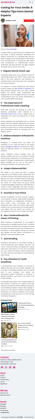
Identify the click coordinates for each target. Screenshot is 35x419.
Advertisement (29, 417)
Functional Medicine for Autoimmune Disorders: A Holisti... (9, 342)
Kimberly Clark (10, 20)
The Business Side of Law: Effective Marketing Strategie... (26, 305)
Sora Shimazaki (12, 49)
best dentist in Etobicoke (23, 89)
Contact (3, 378)
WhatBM (3, 404)
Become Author (5, 395)
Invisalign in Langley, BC (12, 147)
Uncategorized (29, 21)
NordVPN (3, 408)
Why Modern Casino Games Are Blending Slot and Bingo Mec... (8, 316)
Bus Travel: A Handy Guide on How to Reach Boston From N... (25, 325)
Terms (2, 382)
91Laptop (3, 406)
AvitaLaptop (4, 410)
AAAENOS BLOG (8, 2)
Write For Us (4, 393)
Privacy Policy (4, 380)
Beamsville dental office (9, 114)
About (2, 376)
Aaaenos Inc (7, 320)
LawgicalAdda (4, 412)
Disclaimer (3, 384)
